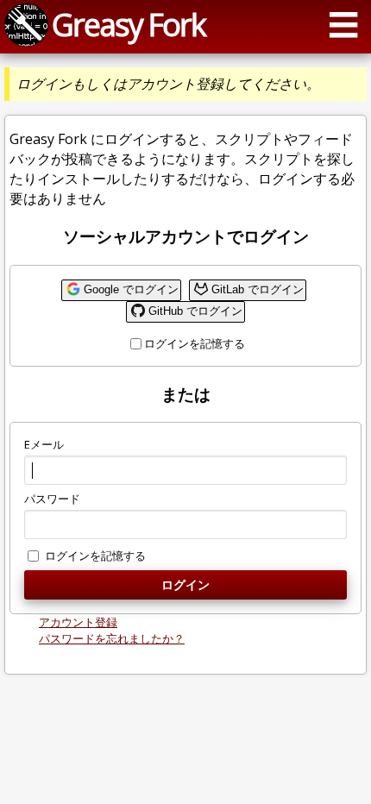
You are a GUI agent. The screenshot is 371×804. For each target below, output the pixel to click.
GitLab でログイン (257, 289)
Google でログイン (131, 289)
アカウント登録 (78, 622)
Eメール (44, 444)
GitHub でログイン (195, 311)
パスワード (52, 498)
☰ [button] (343, 24)
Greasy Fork (128, 24)
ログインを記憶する (194, 343)
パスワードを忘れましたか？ (112, 638)
